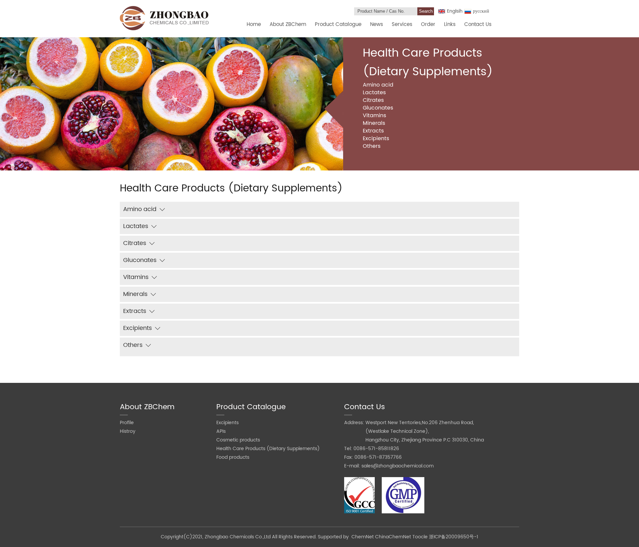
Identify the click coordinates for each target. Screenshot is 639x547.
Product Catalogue (338, 24)
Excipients (376, 138)
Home (254, 24)
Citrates (373, 100)
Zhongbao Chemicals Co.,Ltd (238, 537)
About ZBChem (288, 24)
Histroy (127, 431)
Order (428, 24)
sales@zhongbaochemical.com (397, 466)
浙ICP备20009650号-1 (453, 537)
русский (481, 11)
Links (450, 24)
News (376, 24)
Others (371, 146)
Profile (127, 422)
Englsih (455, 11)
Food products (232, 457)
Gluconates (378, 108)
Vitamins (374, 115)
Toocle (420, 537)
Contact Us (478, 24)
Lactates (374, 92)
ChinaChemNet (393, 537)
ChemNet (362, 537)
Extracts (373, 131)
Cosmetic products (238, 440)
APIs (221, 431)
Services (402, 24)
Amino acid (378, 85)
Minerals (374, 123)
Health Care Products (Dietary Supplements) (268, 448)
